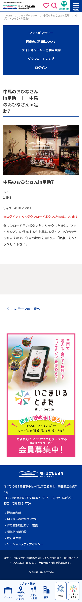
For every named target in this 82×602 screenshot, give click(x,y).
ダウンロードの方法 (41, 58)
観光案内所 (14, 513)
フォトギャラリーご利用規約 (41, 50)
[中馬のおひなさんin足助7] (41, 172)
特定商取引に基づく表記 (22, 525)
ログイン (41, 67)
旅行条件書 (14, 538)
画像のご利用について (41, 41)
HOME (9, 15)
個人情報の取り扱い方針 (22, 519)
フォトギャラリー (27, 15)
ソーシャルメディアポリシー (25, 544)
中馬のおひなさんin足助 (56, 15)
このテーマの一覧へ (25, 308)
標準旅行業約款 (16, 532)
